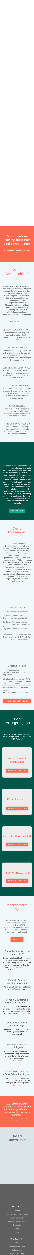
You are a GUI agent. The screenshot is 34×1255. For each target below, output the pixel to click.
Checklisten (24, 1014)
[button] (29, 7)
